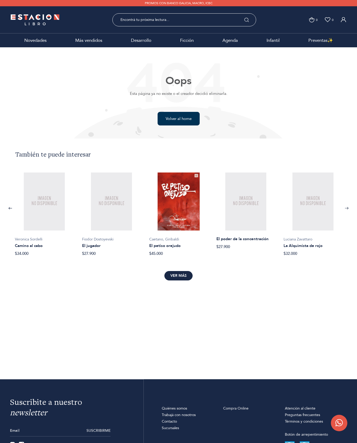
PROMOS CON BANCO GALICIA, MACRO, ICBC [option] (178, 3)
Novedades (35, 40)
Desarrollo (141, 40)
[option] (44, 211)
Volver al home (179, 118)
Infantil (273, 40)
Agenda (230, 40)
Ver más (178, 275)
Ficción (187, 40)
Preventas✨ (320, 40)
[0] (311, 19)
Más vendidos (88, 40)
